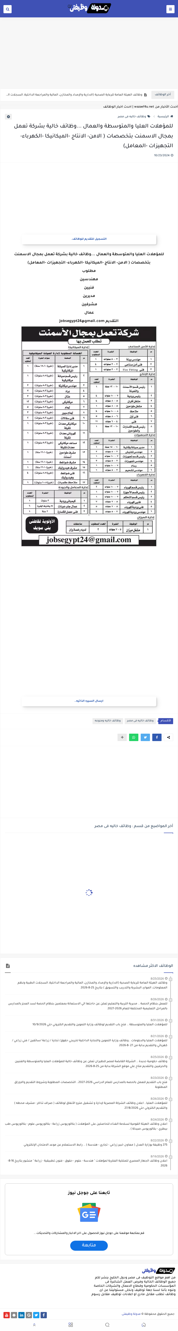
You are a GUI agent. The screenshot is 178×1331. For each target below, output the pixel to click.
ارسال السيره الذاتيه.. (88, 701)
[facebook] (44, 1315)
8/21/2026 (157, 1036)
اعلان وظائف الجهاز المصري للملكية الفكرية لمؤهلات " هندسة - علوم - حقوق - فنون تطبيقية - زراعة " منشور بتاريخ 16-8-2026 (87, 1163)
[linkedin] (21, 1315)
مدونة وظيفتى (131, 1314)
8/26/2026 (157, 999)
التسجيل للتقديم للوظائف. (89, 239)
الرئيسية (163, 116)
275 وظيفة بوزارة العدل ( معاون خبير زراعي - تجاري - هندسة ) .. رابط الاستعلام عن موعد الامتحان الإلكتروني (95, 1145)
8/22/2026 (157, 1140)
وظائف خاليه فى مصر (132, 116)
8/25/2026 (157, 979)
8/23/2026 (157, 1078)
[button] (157, 737)
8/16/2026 (157, 1156)
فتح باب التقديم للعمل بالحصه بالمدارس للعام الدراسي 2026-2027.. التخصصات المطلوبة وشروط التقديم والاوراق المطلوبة (90, 1085)
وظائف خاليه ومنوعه (108, 721)
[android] (14, 1315)
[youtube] (6, 1315)
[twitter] (36, 1315)
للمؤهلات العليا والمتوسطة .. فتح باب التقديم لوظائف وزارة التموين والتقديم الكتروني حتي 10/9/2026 (99, 1024)
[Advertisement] (89, 52)
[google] (29, 1315)
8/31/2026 (157, 1020)
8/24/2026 (157, 1119)
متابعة (89, 1245)
